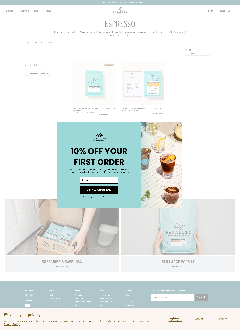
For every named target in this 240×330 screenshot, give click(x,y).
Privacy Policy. (12, 324)
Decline (223, 318)
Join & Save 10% (99, 190)
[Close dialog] (180, 125)
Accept (199, 318)
